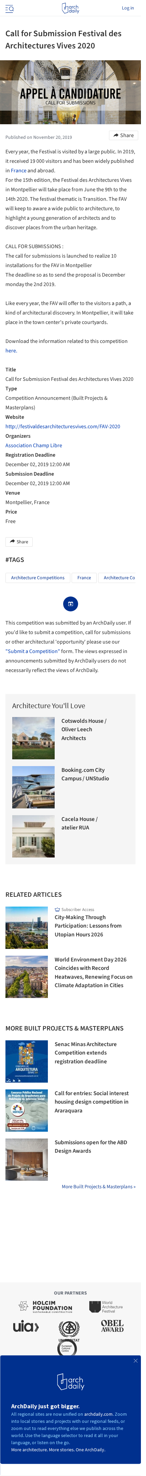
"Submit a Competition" (32, 651)
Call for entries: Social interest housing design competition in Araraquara (92, 1102)
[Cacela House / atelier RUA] (33, 836)
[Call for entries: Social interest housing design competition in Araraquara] (26, 1110)
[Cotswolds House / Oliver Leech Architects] (33, 738)
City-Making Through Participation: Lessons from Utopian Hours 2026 (88, 926)
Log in (128, 8)
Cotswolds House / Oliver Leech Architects (84, 729)
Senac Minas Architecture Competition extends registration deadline (86, 1053)
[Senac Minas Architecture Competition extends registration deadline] (26, 1061)
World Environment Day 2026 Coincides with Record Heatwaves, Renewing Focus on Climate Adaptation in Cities (94, 973)
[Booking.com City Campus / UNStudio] (33, 787)
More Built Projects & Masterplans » (98, 1186)
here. (11, 350)
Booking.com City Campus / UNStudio (85, 774)
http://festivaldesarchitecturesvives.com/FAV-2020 (62, 426)
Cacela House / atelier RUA (79, 823)
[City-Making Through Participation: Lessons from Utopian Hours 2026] (26, 928)
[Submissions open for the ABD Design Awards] (26, 1159)
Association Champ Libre (33, 445)
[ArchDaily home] (70, 8)
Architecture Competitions (38, 577)
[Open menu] (9, 8)
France (18, 170)
